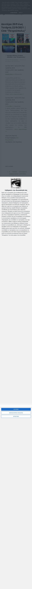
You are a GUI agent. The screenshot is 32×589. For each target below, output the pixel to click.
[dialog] (16, 383)
